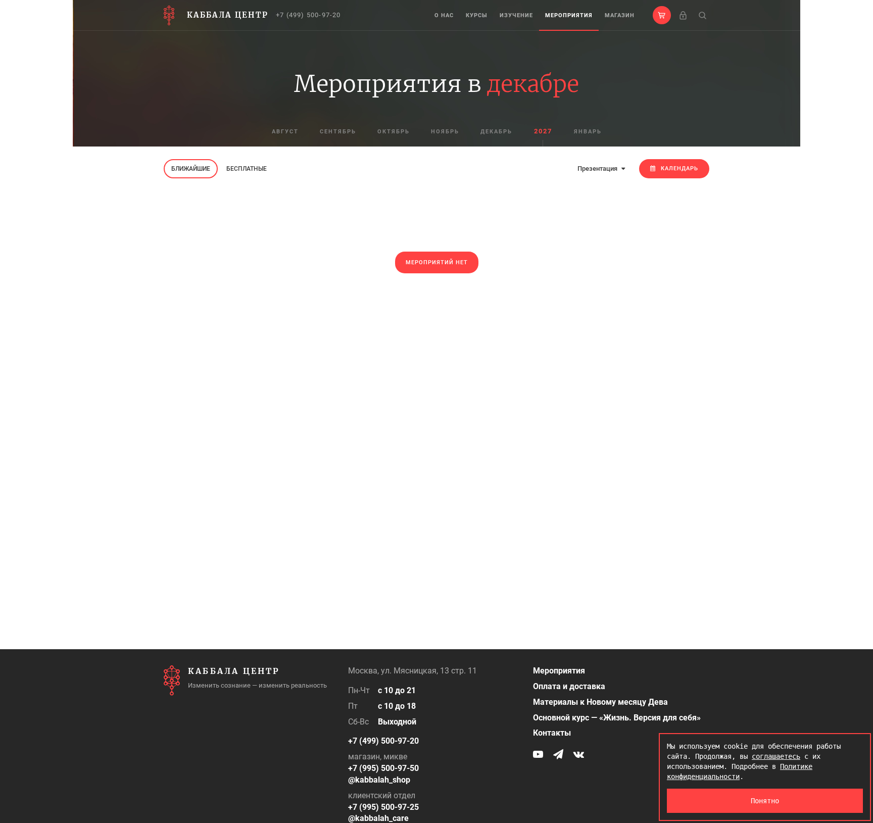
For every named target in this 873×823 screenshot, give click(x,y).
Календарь (679, 168)
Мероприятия (569, 15)
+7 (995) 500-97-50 (383, 768)
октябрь (393, 131)
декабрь (496, 131)
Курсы (477, 15)
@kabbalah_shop (379, 780)
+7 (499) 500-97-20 (308, 15)
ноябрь (445, 131)
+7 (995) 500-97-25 (383, 807)
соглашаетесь (776, 756)
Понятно (765, 801)
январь (588, 131)
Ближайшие (190, 168)
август (285, 131)
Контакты (552, 733)
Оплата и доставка (569, 686)
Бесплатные (246, 168)
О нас (444, 15)
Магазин (620, 15)
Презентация (598, 168)
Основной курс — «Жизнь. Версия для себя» (617, 717)
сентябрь (338, 131)
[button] (662, 15)
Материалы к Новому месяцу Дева (600, 702)
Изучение (516, 15)
